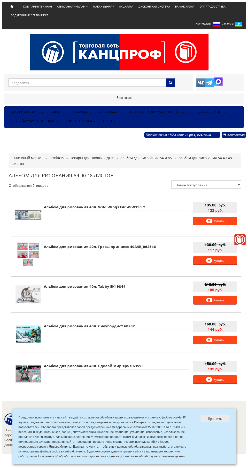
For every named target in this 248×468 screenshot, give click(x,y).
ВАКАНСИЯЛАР (184, 6)
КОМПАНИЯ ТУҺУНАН (37, 6)
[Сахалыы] (238, 25)
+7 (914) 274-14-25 (198, 135)
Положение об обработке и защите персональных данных (78, 456)
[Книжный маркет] (240, 239)
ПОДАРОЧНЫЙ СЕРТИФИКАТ (29, 15)
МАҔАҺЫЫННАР (103, 6)
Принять (215, 418)
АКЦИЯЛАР (126, 6)
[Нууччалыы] (216, 25)
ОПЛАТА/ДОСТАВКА (212, 6)
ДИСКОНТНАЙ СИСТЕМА (154, 6)
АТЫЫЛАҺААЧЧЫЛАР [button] (71, 6)
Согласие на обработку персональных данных (153, 456)
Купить (218, 220)
